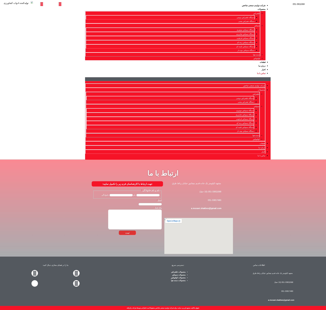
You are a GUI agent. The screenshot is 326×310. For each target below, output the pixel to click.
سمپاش (257, 26)
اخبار (264, 69)
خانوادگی (105, 195)
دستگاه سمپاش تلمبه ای (245, 47)
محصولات (262, 9)
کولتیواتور (256, 58)
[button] (178, 79)
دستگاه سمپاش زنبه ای (245, 42)
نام (134, 195)
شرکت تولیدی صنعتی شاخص (254, 5)
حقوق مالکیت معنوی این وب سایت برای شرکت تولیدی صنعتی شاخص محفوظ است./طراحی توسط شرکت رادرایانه (163, 308)
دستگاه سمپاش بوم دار (246, 50)
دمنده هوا (256, 55)
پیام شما (158, 208)
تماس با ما (261, 73)
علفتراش (256, 13)
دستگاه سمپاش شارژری (245, 34)
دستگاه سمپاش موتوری (245, 30)
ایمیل (159, 200)
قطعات (263, 62)
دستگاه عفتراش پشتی (246, 21)
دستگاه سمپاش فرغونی (245, 38)
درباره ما (262, 66)
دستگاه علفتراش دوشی (245, 17)
